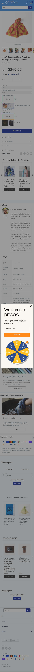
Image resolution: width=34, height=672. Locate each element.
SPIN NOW (17, 334)
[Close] (31, 306)
